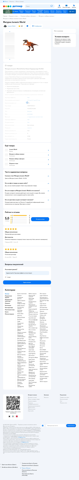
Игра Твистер (43, 320)
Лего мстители (32, 329)
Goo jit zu (19, 315)
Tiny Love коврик (33, 316)
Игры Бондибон (44, 332)
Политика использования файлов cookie (34, 406)
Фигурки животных (33, 314)
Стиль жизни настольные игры (44, 329)
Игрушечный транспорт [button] (8, 300)
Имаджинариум (43, 313)
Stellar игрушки (21, 305)
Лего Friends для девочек (32, 383)
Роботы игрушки (32, 293)
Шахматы (42, 322)
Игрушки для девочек (20, 372)
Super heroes (32, 359)
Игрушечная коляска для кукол (44, 359)
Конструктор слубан (32, 386)
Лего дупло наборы (33, 357)
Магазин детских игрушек (21, 366)
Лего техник (31, 355)
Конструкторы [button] (9, 307)
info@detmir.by (21, 437)
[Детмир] (12, 6)
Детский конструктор (32, 344)
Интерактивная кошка (43, 379)
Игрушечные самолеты (20, 346)
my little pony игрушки (20, 308)
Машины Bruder (21, 317)
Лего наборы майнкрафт (32, 347)
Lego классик (43, 303)
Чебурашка (31, 334)
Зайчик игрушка (43, 381)
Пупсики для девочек (43, 354)
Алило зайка (20, 313)
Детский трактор (21, 354)
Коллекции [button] (8, 305)
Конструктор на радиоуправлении (44, 298)
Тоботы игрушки (21, 300)
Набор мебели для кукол (44, 364)
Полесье (19, 295)
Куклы (41, 347)
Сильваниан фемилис (20, 298)
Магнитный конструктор (32, 365)
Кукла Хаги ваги (32, 318)
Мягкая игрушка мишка (43, 369)
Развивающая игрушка (20, 369)
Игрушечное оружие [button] (8, 296)
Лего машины (43, 293)
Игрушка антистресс (20, 383)
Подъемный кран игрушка (21, 352)
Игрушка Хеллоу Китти (32, 337)
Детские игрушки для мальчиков (21, 380)
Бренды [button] (7, 294)
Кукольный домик (44, 351)
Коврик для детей (33, 309)
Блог (61, 401)
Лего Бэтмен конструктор (32, 322)
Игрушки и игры (13, 16)
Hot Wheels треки (21, 340)
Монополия (42, 340)
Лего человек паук (33, 328)
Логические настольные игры (44, 326)
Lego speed (31, 380)
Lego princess (43, 305)
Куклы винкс (43, 361)
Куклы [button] (6, 312)
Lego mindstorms (44, 295)
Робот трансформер (20, 386)
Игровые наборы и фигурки (28, 16)
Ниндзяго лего (32, 341)
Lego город (31, 349)
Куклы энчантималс (22, 293)
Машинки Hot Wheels (20, 330)
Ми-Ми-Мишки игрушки (32, 325)
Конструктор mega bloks (44, 301)
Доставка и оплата (32, 397)
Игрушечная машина (20, 327)
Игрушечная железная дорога (21, 336)
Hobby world (43, 315)
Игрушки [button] (7, 303)
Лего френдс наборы (32, 362)
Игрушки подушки (44, 376)
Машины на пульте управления (21, 333)
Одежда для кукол (44, 356)
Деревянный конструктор (32, 373)
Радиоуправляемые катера (21, 363)
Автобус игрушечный (20, 357)
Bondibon (19, 319)
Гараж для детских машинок (21, 349)
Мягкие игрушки (44, 366)
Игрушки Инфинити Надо (21, 303)
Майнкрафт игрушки (31, 299)
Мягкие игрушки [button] (9, 314)
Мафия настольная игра (44, 338)
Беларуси (12, 426)
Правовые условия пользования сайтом (27, 424)
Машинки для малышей (32, 296)
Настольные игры (44, 309)
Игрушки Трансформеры (32, 332)
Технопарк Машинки (19, 311)
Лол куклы (42, 345)
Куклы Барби (43, 349)
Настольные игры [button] (10, 309)
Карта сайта (30, 411)
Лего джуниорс (43, 307)
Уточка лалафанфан (33, 319)
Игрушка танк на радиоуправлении (21, 343)
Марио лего (31, 367)
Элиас (41, 334)
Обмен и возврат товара (34, 399)
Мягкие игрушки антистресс (44, 374)
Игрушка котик (43, 371)
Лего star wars (32, 351)
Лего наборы (32, 339)
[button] (72, 12)
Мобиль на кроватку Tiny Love (33, 311)
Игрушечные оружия (20, 324)
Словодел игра (43, 324)
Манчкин (42, 311)
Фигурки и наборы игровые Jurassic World (14, 18)
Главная (5, 16)
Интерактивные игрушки (32, 302)
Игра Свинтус (43, 335)
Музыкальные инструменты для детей (33, 306)
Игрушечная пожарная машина (21, 360)
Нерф (18, 321)
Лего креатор (32, 378)
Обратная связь (31, 409)
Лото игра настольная (42, 343)
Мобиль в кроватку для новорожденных (21, 376)
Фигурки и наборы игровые (46, 16)
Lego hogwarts (32, 353)
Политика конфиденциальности (33, 403)
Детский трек (20, 338)
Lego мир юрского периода (33, 370)
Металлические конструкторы (32, 376)
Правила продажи (32, 401)
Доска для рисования (42, 317)
